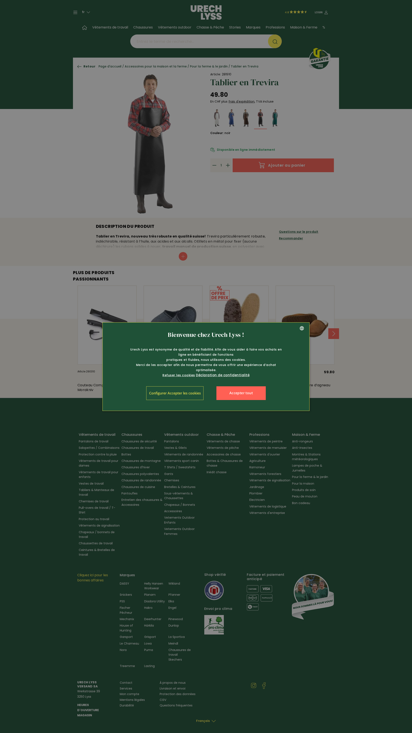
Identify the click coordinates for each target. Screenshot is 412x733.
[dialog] (206, 366)
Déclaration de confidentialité (223, 375)
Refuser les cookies (178, 375)
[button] (175, 393)
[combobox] (302, 328)
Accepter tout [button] (241, 393)
